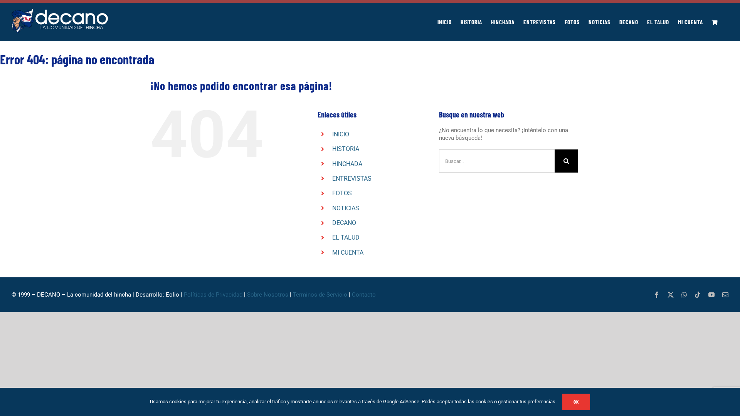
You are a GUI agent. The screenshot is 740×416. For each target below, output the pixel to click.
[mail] (725, 295)
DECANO (344, 222)
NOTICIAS (345, 208)
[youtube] (711, 295)
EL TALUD (346, 237)
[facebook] (657, 295)
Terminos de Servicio (320, 294)
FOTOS (342, 193)
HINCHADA (347, 164)
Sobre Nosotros (267, 294)
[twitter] (671, 295)
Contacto (364, 294)
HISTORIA (345, 149)
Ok (576, 402)
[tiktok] (698, 295)
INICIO (340, 134)
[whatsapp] (684, 295)
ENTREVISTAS (352, 178)
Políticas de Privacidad (213, 294)
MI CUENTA (347, 252)
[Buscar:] (497, 160)
